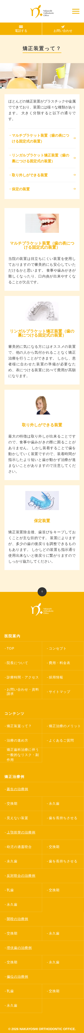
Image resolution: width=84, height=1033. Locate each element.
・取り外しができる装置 (28, 175)
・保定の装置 (19, 189)
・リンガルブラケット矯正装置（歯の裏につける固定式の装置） (38, 158)
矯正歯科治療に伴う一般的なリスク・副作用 (23, 755)
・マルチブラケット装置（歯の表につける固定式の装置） (38, 138)
